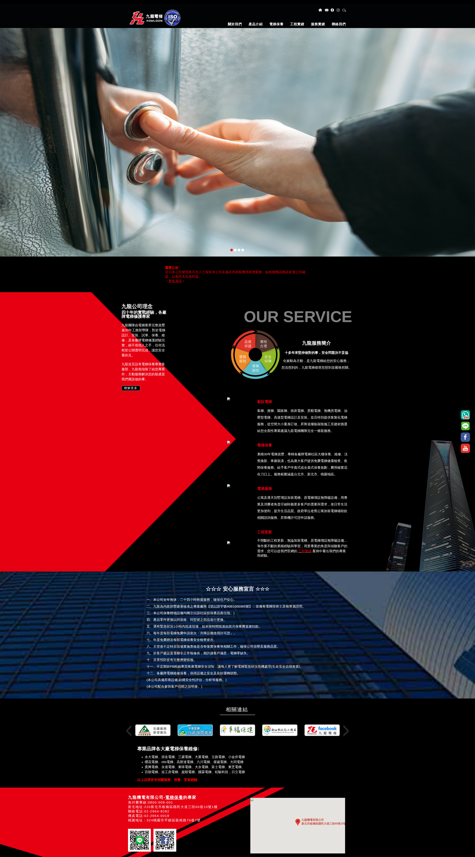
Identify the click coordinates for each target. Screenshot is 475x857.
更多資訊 (175, 281)
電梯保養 (174, 797)
